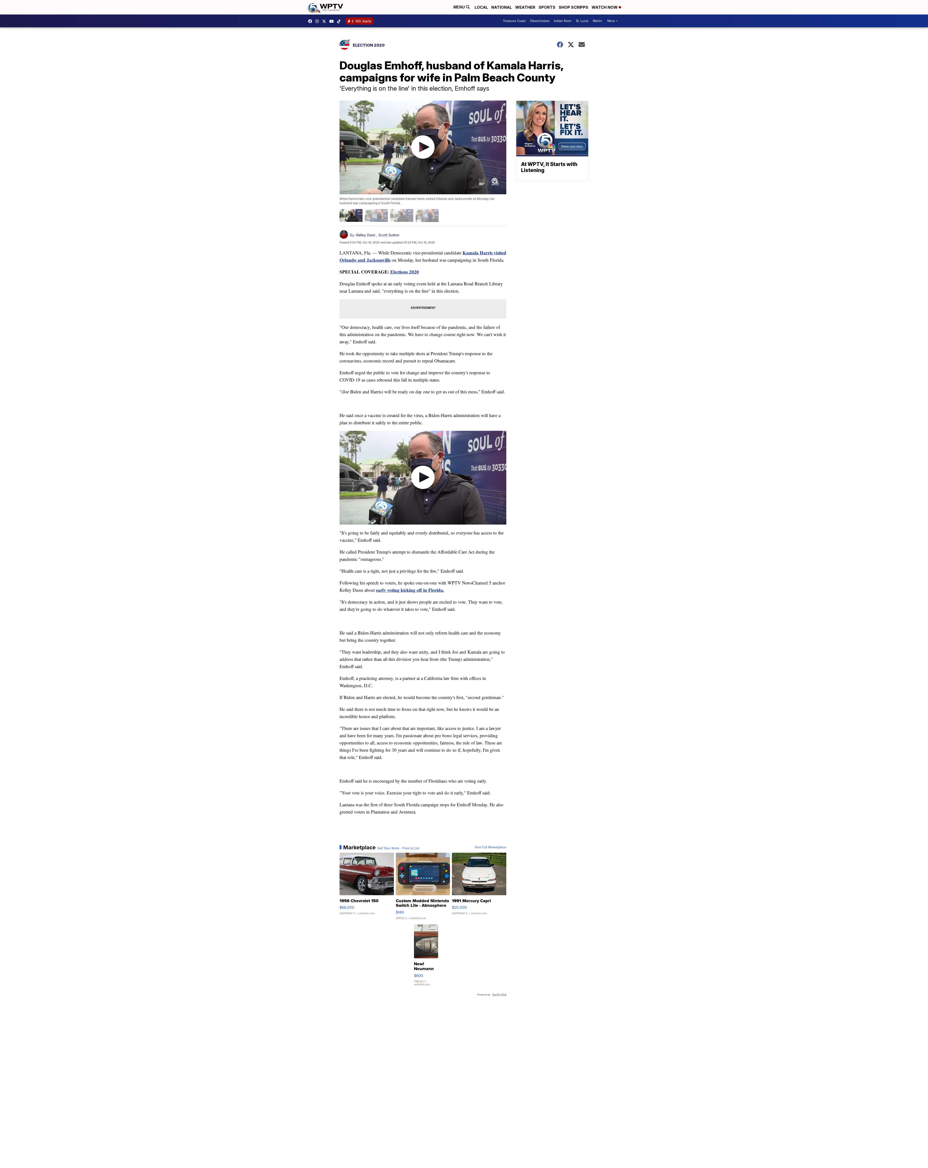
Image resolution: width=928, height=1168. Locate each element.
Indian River (563, 20)
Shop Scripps (573, 7)
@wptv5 (340, 21)
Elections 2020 (404, 271)
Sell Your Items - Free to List (398, 848)
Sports (547, 7)
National (501, 7)
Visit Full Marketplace (490, 847)
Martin (597, 20)
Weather (525, 7)
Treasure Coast (514, 20)
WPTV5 (311, 21)
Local (481, 7)
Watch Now (605, 7)
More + (612, 20)
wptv (318, 21)
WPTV (325, 21)
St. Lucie (582, 20)
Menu (459, 7)
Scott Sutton (388, 235)
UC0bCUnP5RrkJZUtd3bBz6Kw (332, 21)
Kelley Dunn (365, 235)
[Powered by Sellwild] (499, 994)
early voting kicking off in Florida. (410, 590)
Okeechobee (540, 20)
